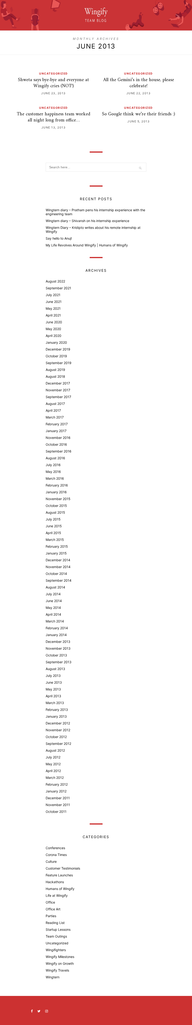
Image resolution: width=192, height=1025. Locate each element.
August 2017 (55, 404)
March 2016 (55, 478)
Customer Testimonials (63, 868)
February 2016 (57, 485)
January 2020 (56, 342)
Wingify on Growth (60, 963)
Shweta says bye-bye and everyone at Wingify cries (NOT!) (53, 83)
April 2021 (53, 315)
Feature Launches (59, 875)
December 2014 (58, 560)
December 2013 (58, 642)
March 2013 (55, 703)
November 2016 (58, 438)
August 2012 (55, 750)
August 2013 (55, 669)
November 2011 (58, 805)
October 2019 (56, 356)
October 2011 (56, 812)
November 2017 (58, 390)
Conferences (55, 848)
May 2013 (53, 689)
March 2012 (55, 778)
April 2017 (53, 410)
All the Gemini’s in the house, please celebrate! (138, 83)
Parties (51, 916)
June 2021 (54, 302)
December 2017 (58, 383)
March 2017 (55, 417)
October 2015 (56, 506)
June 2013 (54, 682)
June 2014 (54, 601)
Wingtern (52, 977)
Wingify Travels (57, 970)
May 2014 (53, 608)
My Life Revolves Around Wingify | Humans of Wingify (87, 245)
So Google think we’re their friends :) (138, 114)
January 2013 (56, 716)
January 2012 (56, 791)
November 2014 (58, 567)
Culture (51, 861)
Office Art (53, 909)
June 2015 (54, 526)
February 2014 (57, 628)
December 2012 (58, 723)
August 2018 (55, 376)
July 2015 (53, 519)
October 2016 (56, 444)
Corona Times (56, 855)
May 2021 (53, 308)
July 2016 (53, 465)
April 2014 (53, 614)
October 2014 (56, 574)
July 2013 (53, 676)
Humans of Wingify (60, 889)
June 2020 (54, 322)
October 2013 (56, 655)
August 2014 (55, 587)
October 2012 (56, 737)
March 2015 (55, 540)
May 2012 (53, 764)
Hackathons (55, 882)
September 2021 (58, 288)
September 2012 (58, 744)
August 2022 (55, 281)
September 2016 (58, 451)
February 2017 (57, 424)
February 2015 (57, 546)
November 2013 (58, 648)
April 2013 (53, 696)
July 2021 (53, 295)
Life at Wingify (57, 895)
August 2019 (55, 370)
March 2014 (55, 621)
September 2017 (58, 397)
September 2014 (58, 580)
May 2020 (53, 329)
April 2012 (53, 771)
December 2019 (58, 349)
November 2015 (58, 499)
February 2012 (57, 784)
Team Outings (56, 936)
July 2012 (53, 757)
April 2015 (53, 533)
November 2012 (58, 730)
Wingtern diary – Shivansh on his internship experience (87, 221)
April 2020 (53, 336)
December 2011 (58, 798)
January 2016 (56, 492)
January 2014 (56, 635)
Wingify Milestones (60, 957)
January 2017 (56, 431)
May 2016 (53, 472)
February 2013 (57, 710)
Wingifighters (56, 950)
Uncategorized (53, 73)
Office (50, 902)
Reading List (55, 923)
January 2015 (56, 553)
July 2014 (53, 594)
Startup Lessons (58, 929)
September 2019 (58, 363)
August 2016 (55, 458)
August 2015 (55, 512)
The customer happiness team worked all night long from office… (53, 117)
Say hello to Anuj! (59, 238)
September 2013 (58, 662)
